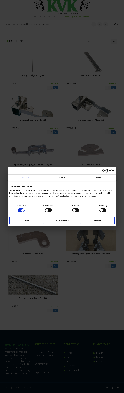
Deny (26, 220)
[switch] (48, 210)
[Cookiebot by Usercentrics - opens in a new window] (104, 171)
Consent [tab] (25, 178)
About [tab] (98, 178)
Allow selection (62, 220)
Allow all (97, 220)
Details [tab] (62, 178)
